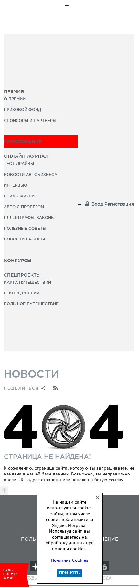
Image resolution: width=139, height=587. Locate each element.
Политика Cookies (69, 560)
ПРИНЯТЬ (69, 573)
